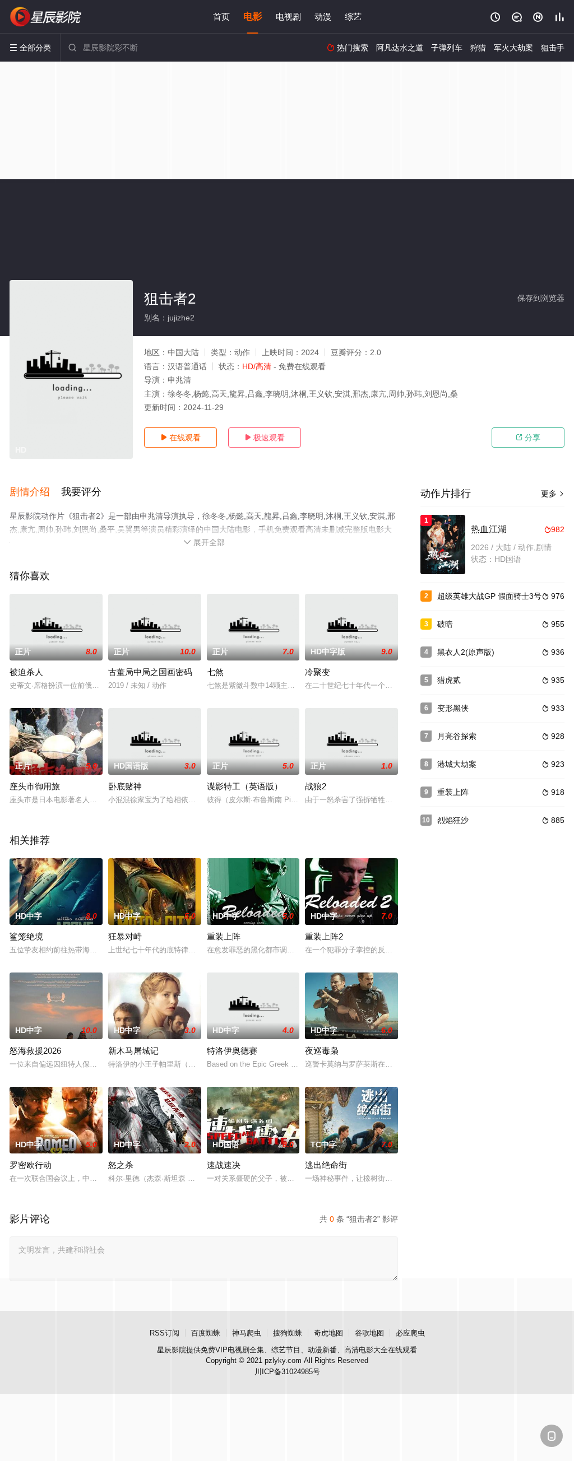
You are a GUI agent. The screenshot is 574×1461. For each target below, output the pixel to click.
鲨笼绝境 (26, 936)
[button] (35, 492)
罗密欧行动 (31, 1165)
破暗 (445, 624)
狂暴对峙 (125, 936)
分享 (528, 437)
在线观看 (180, 437)
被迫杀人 (26, 672)
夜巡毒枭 (322, 1050)
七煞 (215, 672)
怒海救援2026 (35, 1050)
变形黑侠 (453, 708)
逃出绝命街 (326, 1165)
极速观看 (264, 437)
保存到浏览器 (540, 298)
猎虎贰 (449, 680)
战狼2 (315, 786)
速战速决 (223, 1165)
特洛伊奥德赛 (232, 1050)
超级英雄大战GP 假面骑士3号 (489, 596)
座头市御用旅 (35, 786)
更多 (552, 493)
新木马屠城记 (133, 1050)
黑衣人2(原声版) (465, 652)
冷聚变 (317, 672)
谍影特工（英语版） (245, 786)
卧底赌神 (125, 786)
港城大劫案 (456, 764)
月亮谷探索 (456, 736)
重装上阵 (223, 936)
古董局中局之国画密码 (150, 672)
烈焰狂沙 (453, 820)
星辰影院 (171, 1350)
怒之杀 (120, 1165)
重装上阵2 (324, 936)
